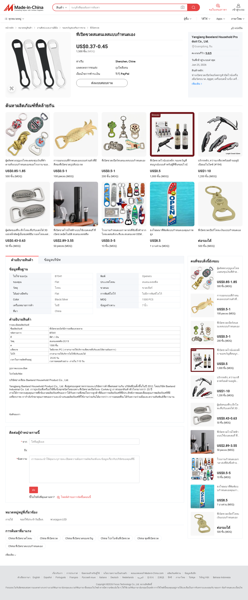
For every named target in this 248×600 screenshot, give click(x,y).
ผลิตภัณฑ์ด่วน (174, 573)
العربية (140, 577)
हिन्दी (170, 577)
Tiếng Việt (204, 577)
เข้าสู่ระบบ (238, 9)
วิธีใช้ (204, 18)
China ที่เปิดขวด (49, 538)
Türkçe (192, 577)
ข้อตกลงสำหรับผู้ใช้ (91, 573)
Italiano (103, 577)
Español (48, 577)
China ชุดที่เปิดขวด (148, 538)
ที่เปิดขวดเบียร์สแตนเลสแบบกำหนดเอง (228, 324)
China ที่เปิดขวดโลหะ (20, 538)
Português (61, 577)
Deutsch (115, 577)
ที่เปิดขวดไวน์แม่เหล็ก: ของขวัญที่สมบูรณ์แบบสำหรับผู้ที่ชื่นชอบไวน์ (228, 351)
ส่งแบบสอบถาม (102, 83)
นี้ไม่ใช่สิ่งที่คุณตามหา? (42, 497)
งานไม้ (9, 519)
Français (74, 577)
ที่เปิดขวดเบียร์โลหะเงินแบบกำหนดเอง (228, 515)
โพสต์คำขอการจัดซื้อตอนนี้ (74, 497)
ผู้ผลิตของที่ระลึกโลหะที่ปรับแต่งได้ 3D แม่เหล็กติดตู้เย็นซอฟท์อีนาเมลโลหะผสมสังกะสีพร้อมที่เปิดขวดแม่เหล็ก (228, 406)
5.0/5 (209, 53)
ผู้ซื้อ (186, 18)
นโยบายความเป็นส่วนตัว (115, 573)
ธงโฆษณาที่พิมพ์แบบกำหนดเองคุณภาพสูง (228, 488)
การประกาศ (72, 573)
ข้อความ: (21, 458)
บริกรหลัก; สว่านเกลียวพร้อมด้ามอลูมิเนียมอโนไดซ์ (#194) (228, 379)
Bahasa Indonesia (222, 577)
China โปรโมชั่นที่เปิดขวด (115, 538)
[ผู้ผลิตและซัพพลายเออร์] (23, 7)
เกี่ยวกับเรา (57, 573)
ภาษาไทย (180, 577)
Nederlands (128, 577)
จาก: (24, 441)
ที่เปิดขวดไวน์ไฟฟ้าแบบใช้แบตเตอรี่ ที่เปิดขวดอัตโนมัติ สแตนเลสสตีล (228, 433)
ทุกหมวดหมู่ (15, 18)
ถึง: (25, 450)
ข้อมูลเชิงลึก (190, 573)
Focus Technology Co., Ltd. (126, 584)
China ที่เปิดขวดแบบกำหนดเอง (25, 546)
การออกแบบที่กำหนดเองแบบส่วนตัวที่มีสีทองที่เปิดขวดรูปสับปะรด (228, 297)
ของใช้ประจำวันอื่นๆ (31, 519)
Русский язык (88, 577)
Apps (219, 18)
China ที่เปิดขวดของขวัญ (79, 538)
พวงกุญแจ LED (58, 519)
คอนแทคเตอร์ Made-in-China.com (147, 573)
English (36, 577)
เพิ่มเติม (196, 83)
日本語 (161, 577)
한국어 (150, 577)
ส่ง (33, 490)
